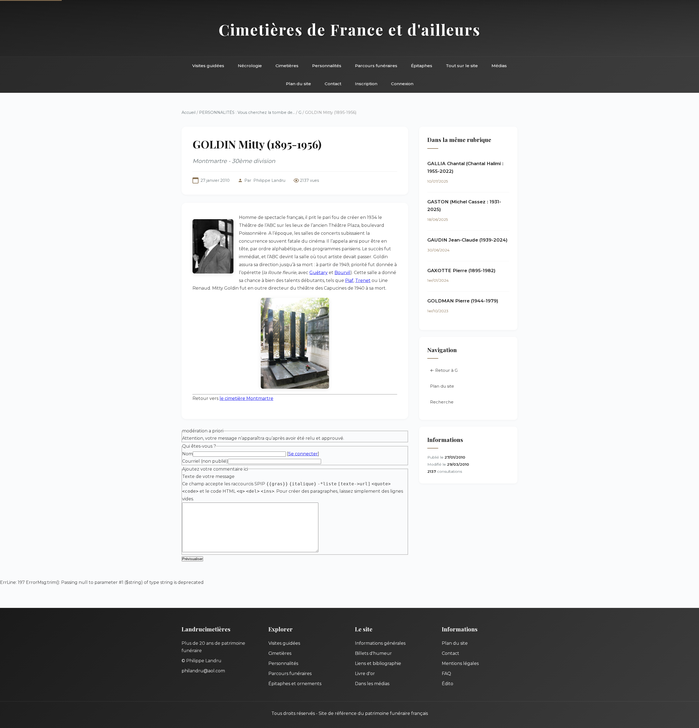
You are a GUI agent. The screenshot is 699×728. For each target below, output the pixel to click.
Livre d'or (365, 673)
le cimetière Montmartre (246, 398)
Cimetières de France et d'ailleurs (350, 29)
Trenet (363, 280)
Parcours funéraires (376, 65)
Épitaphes (421, 65)
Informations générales (380, 643)
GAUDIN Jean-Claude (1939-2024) (467, 240)
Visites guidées (208, 65)
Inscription (366, 83)
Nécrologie (250, 65)
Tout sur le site (462, 65)
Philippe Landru (269, 180)
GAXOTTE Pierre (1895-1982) (461, 270)
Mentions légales (460, 663)
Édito (447, 683)
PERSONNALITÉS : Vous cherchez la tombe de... (247, 112)
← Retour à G (444, 370)
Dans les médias (372, 683)
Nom (187, 453)
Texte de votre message (208, 476)
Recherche (442, 402)
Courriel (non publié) (205, 461)
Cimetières (287, 65)
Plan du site (298, 83)
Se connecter (303, 453)
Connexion (402, 83)
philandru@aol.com (203, 670)
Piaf (349, 280)
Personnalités (326, 65)
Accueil (189, 112)
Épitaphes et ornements (294, 683)
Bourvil (342, 272)
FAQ (446, 673)
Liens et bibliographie (378, 663)
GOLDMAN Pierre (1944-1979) (462, 301)
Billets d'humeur (373, 653)
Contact (333, 83)
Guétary (318, 272)
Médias (499, 65)
